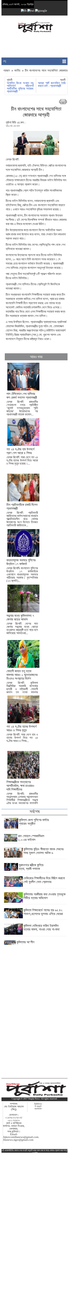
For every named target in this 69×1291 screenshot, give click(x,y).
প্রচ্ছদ (7, 70)
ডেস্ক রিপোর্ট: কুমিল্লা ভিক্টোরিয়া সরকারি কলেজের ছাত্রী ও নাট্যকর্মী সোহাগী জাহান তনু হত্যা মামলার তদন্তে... (22, 683)
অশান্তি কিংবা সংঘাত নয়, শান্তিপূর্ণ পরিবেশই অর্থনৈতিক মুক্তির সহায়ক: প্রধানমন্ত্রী (20, 87)
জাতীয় (17, 70)
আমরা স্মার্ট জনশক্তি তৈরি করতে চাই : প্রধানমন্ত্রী (52, 84)
